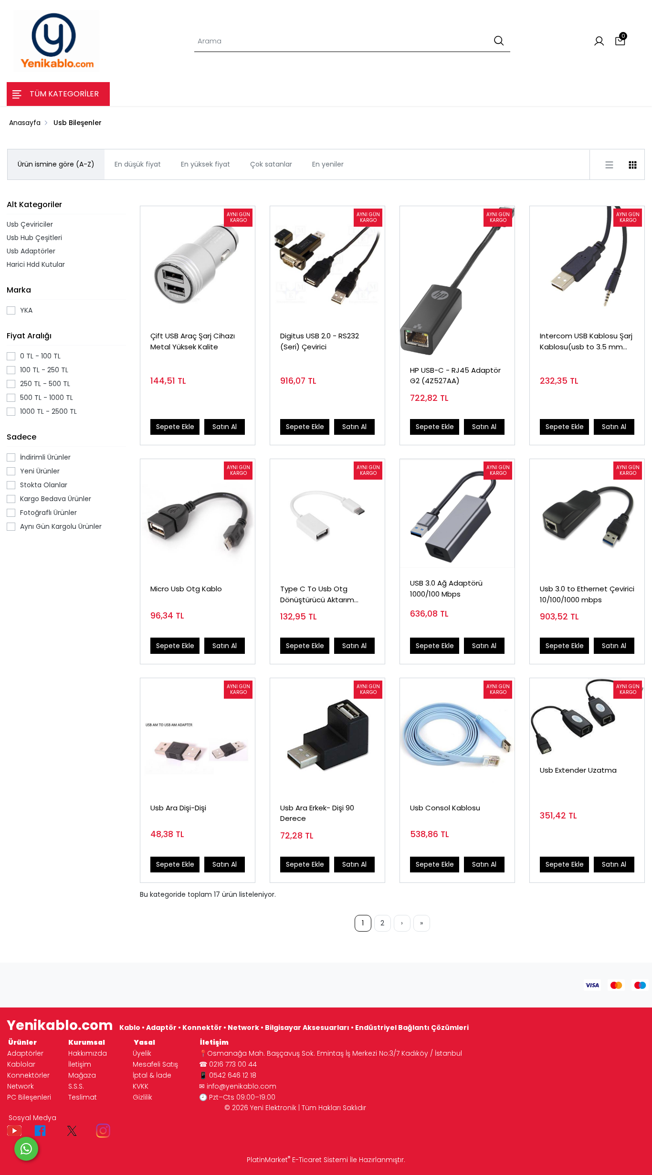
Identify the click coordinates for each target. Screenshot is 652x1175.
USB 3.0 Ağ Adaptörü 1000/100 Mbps (446, 588)
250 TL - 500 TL (45, 383)
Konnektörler (28, 1075)
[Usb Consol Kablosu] (457, 735)
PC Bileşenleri (29, 1097)
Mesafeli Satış (155, 1064)
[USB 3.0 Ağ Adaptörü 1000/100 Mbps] (457, 513)
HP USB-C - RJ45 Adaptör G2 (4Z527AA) (455, 375)
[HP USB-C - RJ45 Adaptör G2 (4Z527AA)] (457, 280)
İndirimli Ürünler (45, 457)
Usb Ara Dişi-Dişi (178, 808)
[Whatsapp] (26, 1149)
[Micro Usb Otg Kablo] (197, 516)
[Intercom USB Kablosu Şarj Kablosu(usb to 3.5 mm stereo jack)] (587, 263)
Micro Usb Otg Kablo (186, 589)
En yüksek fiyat (205, 164)
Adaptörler (25, 1053)
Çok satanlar (271, 164)
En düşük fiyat (138, 164)
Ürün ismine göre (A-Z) (56, 164)
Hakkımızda (87, 1053)
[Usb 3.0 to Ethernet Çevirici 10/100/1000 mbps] (587, 516)
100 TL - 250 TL (44, 370)
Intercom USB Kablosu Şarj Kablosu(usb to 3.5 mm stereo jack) (586, 341)
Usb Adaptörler (31, 251)
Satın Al (224, 426)
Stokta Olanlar (43, 485)
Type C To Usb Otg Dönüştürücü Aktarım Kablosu (317, 594)
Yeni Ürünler (40, 471)
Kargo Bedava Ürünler (55, 499)
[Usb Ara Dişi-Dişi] (197, 735)
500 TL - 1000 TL (46, 397)
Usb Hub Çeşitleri (34, 237)
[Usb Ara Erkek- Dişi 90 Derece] (327, 735)
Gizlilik (142, 1097)
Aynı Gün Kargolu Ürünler (61, 526)
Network (20, 1086)
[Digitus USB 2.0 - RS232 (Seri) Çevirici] (327, 263)
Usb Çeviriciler (30, 224)
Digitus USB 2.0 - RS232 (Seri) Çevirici (319, 341)
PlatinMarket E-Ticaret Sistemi (297, 1160)
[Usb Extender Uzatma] (587, 716)
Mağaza (82, 1075)
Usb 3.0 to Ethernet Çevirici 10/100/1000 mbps (587, 594)
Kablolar (21, 1064)
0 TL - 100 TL (40, 356)
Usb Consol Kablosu (445, 808)
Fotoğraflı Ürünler (48, 512)
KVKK (140, 1086)
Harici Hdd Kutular (36, 264)
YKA (26, 310)
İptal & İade (152, 1075)
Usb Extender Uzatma (578, 770)
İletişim (79, 1064)
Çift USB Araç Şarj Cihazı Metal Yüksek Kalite (192, 341)
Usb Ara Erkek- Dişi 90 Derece (317, 813)
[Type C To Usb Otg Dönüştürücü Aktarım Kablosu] (327, 516)
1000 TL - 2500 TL (48, 411)
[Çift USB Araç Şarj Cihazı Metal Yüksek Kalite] (197, 263)
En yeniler (328, 164)
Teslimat (82, 1097)
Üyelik (142, 1053)
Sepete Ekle (175, 426)
